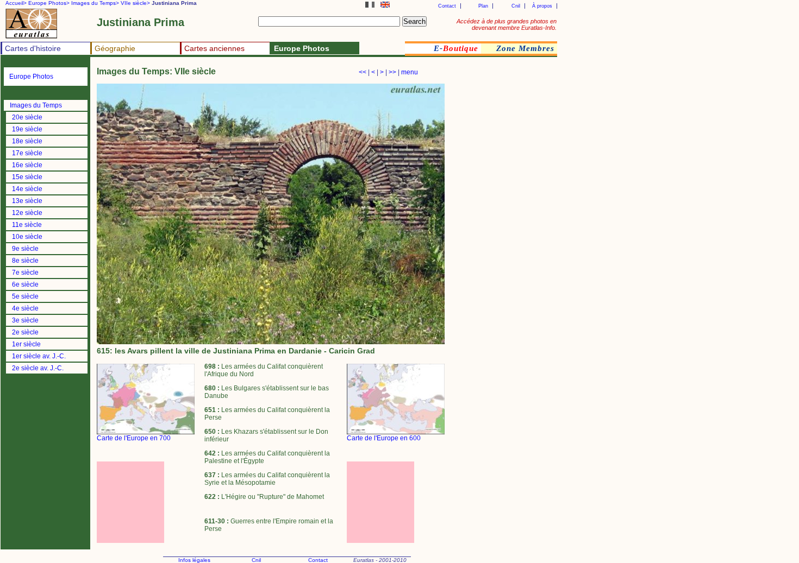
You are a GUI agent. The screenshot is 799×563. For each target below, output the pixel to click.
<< (362, 72)
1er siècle (26, 344)
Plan (483, 6)
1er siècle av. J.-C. (39, 356)
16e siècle (27, 165)
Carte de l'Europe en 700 (134, 438)
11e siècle (27, 225)
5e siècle (25, 296)
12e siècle (27, 213)
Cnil (515, 6)
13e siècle (27, 201)
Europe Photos (31, 76)
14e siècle (27, 189)
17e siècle (27, 153)
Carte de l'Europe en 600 (384, 438)
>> (392, 72)
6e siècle (25, 284)
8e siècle (25, 260)
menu (409, 72)
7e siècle (25, 272)
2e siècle (25, 332)
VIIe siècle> (135, 3)
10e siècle (27, 237)
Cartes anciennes (214, 48)
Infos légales (194, 560)
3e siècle (25, 320)
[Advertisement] (146, 502)
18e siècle (27, 141)
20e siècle (27, 117)
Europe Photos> (49, 3)
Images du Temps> (95, 3)
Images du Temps (36, 105)
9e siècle (25, 248)
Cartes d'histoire (33, 48)
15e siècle (27, 177)
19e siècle (27, 129)
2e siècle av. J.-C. (38, 368)
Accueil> (16, 3)
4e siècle (25, 308)
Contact (447, 6)
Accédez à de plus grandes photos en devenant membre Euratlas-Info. (507, 24)
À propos (542, 6)
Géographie (115, 48)
